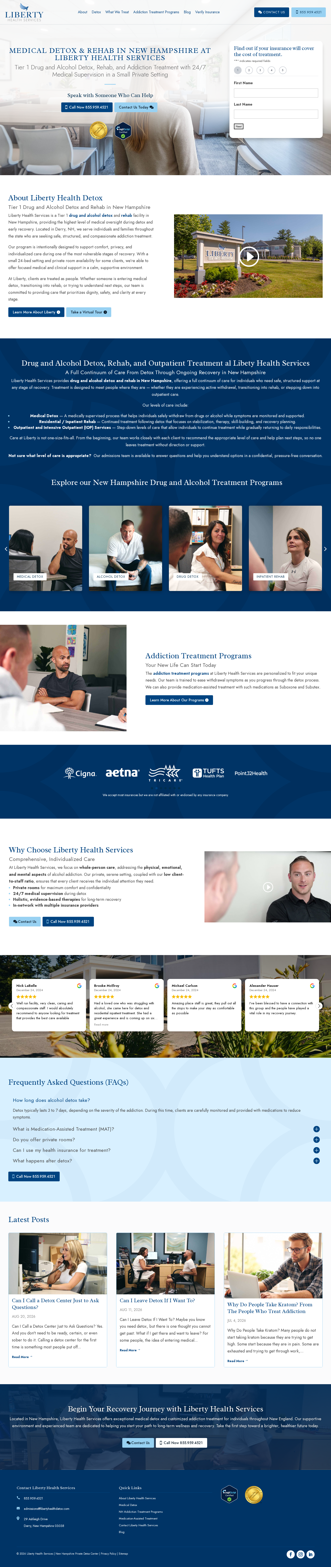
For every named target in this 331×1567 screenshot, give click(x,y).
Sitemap (123, 1554)
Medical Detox (30, 576)
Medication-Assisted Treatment (138, 1519)
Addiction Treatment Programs (156, 12)
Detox (96, 12)
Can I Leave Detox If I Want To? (157, 1300)
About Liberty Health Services (137, 1498)
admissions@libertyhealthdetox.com (46, 1508)
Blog (187, 12)
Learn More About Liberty (34, 312)
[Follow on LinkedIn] (310, 1554)
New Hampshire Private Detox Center (77, 1554)
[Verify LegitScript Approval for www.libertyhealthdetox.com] (126, 138)
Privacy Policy (108, 1554)
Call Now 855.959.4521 (88, 107)
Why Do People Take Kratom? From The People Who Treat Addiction (269, 1308)
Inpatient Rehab (271, 576)
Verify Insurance (207, 12)
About (82, 12)
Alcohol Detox (111, 576)
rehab (126, 215)
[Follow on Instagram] (301, 1554)
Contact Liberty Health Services (138, 1525)
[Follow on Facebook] (291, 1554)
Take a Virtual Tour (86, 312)
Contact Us (271, 12)
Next (239, 126)
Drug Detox (188, 576)
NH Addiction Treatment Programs (141, 1512)
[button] (325, 548)
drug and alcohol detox (91, 215)
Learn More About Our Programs (177, 700)
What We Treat (117, 12)
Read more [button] (23, 1025)
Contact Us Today (133, 107)
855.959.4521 (308, 12)
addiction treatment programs (181, 673)
